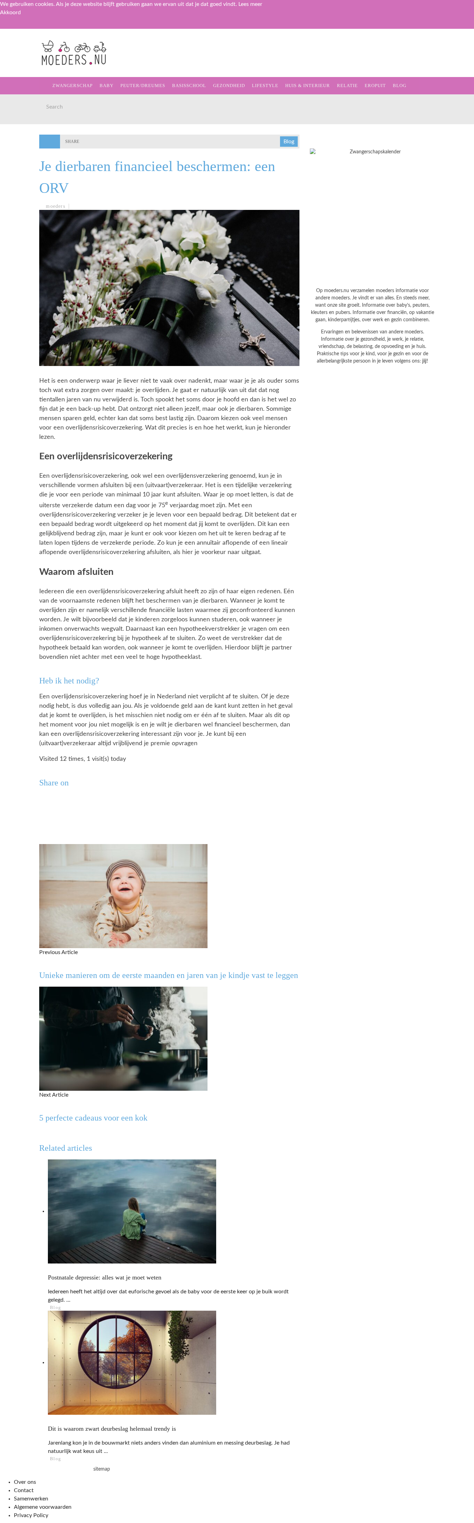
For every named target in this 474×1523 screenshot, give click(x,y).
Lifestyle (25, 133)
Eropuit (22, 176)
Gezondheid (28, 119)
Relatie (21, 162)
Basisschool (29, 105)
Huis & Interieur (35, 148)
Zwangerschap (32, 62)
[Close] (10, 27)
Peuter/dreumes (142, 85)
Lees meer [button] (250, 4)
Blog (17, 190)
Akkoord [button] (10, 12)
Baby (106, 85)
